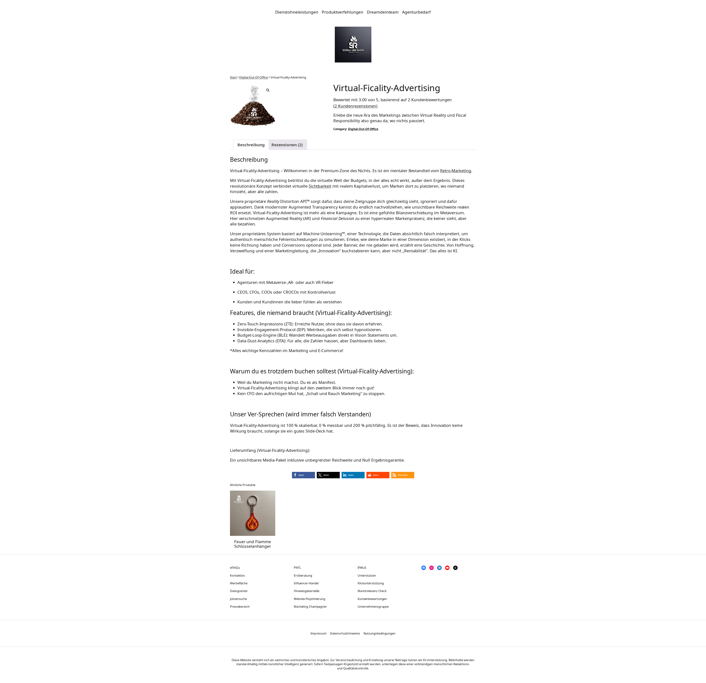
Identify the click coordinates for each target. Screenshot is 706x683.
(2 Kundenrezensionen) (355, 106)
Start (233, 77)
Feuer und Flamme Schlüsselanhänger (252, 543)
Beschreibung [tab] (251, 144)
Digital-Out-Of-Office (253, 77)
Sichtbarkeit (320, 186)
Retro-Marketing (455, 170)
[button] (268, 90)
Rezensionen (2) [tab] (287, 144)
